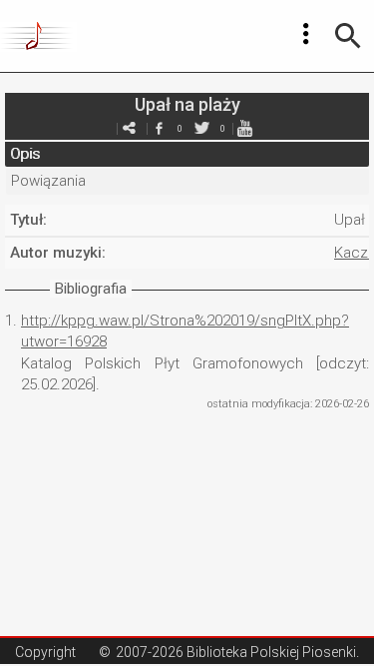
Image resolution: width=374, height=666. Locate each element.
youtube (245, 128)
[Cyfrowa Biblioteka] (38, 36)
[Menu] (306, 34)
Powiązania (48, 181)
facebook (160, 128)
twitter (202, 128)
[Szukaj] (348, 36)
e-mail (130, 128)
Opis (25, 154)
